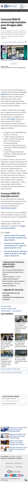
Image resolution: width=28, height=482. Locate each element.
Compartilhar (14, 63)
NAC (2, 10)
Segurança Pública (19, 281)
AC (5, 10)
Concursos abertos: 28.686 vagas (10, 369)
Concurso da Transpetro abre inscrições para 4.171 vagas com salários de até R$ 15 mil (15, 245)
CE (19, 10)
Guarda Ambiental (12, 279)
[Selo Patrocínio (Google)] (21, 6)
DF (21, 10)
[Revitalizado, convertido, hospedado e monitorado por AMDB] (26, 479)
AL (7, 10)
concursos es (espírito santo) (8, 308)
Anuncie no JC (9, 467)
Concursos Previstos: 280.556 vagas (11, 372)
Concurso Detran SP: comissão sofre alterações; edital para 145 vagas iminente (15, 237)
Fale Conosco (18, 463)
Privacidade (19, 467)
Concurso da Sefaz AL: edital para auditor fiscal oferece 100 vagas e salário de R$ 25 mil (15, 253)
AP (10, 10)
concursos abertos (6, 311)
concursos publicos (6, 306)
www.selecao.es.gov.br (9, 208)
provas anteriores (16, 311)
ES (24, 10)
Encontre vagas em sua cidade (9, 398)
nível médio (11, 119)
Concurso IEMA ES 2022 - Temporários (13, 42)
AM (13, 10)
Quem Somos (9, 463)
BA (16, 10)
